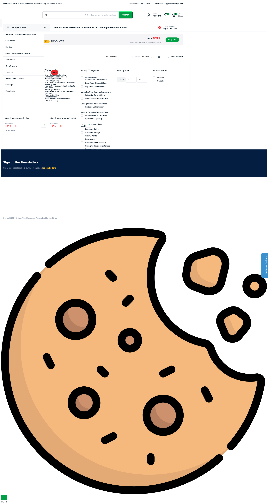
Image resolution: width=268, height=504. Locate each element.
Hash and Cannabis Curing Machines (20, 35)
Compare (45, 77)
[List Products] (163, 57)
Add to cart (43, 125)
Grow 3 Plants (91, 136)
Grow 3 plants (11, 66)
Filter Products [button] (177, 57)
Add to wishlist (88, 71)
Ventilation (10, 60)
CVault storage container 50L (63, 118)
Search (125, 15)
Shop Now (172, 40)
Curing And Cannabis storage (17, 53)
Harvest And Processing (95, 143)
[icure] (20, 15)
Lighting (8, 47)
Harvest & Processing (14, 79)
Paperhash (10, 91)
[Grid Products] (159, 57)
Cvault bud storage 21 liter (17, 118)
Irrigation (9, 72)
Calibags (9, 85)
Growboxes (10, 41)
